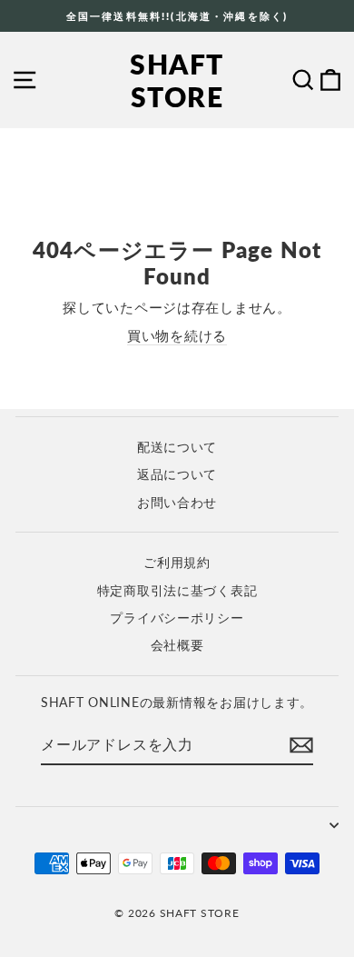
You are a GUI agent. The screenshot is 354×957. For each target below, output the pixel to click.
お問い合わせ (177, 502)
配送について (177, 447)
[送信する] (301, 745)
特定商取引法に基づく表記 (177, 590)
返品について (177, 474)
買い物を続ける (177, 335)
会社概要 (177, 645)
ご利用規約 (177, 562)
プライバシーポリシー (176, 618)
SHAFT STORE (177, 80)
